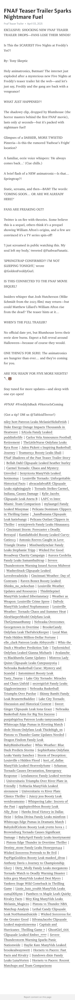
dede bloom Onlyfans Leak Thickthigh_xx (33, 730)
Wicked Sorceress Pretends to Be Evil (30, 853)
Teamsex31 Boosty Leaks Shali (40, 453)
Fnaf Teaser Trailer (14, 23)
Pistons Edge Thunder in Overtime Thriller (36, 842)
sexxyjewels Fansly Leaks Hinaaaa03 (43, 524)
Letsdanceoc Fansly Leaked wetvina (46, 776)
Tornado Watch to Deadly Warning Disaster (34, 873)
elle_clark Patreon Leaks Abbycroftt (29, 642)
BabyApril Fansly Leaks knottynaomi (44, 837)
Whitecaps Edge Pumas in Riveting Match (33, 724)
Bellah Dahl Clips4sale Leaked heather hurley (38, 463)
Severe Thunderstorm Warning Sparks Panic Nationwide (32, 940)
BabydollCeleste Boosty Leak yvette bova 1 (34, 827)
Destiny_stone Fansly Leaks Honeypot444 (33, 848)
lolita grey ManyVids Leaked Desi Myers (32, 878)
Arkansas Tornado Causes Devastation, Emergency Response (36, 771)
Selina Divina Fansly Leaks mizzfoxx (40, 817)
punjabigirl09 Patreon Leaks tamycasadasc (34, 719)
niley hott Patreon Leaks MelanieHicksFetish (35, 422)
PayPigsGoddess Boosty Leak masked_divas (34, 858)
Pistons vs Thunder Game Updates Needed (34, 735)
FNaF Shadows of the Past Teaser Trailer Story (37, 458)
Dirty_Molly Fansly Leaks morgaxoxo (41, 868)
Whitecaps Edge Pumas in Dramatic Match (34, 822)
